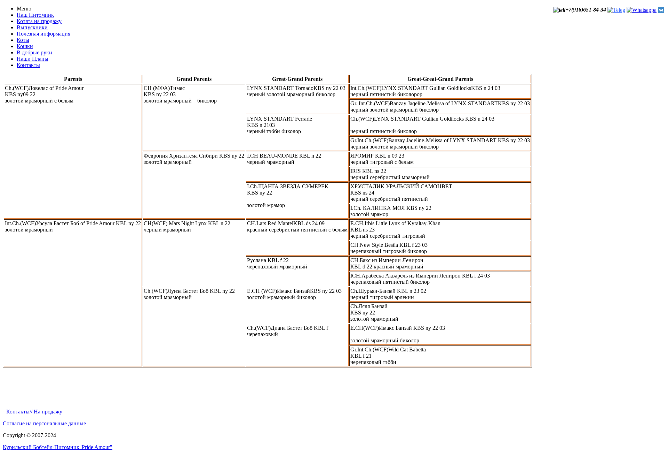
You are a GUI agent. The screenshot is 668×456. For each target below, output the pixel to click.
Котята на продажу (39, 21)
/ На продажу (46, 412)
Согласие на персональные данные (44, 423)
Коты (23, 40)
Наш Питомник (35, 15)
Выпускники (32, 27)
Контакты (28, 65)
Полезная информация (43, 34)
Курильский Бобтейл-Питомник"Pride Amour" (57, 447)
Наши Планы (32, 59)
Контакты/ (18, 412)
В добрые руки (34, 52)
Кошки (25, 46)
